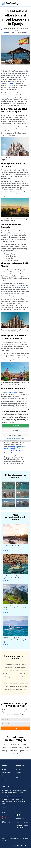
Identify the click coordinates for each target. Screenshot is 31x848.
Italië (20, 748)
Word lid (18, 772)
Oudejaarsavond (23, 680)
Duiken (26, 674)
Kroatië (20, 484)
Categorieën (5, 776)
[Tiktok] (25, 845)
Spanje (16, 30)
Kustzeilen (25, 670)
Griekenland (13, 748)
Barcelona (12, 392)
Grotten (6, 670)
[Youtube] (21, 845)
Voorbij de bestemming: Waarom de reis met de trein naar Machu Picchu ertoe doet (15, 608)
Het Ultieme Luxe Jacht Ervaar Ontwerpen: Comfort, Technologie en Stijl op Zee (15, 640)
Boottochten (18, 670)
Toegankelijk (9, 664)
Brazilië (5, 502)
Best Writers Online (17, 451)
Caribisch (24, 744)
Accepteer (15, 425)
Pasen (14, 677)
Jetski (4, 680)
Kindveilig (11, 670)
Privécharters (13, 683)
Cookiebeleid (10, 438)
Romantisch (21, 683)
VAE (18, 493)
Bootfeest (23, 667)
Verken (4, 769)
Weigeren (15, 430)
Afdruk (22, 438)
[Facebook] (14, 845)
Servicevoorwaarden (22, 822)
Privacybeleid (17, 438)
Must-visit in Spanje (22, 28)
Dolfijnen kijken (7, 677)
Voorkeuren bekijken (15, 435)
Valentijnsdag (11, 689)
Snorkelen (6, 686)
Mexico (20, 502)
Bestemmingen (6, 772)
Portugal (5, 751)
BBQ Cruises (22, 664)
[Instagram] (28, 845)
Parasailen (6, 683)
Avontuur (15, 664)
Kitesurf (16, 680)
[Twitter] (18, 845)
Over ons (18, 769)
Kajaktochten (9, 680)
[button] (28, 410)
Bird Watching (8, 667)
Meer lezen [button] (6, 550)
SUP (26, 686)
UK (4, 493)
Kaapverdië (15, 744)
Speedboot (12, 686)
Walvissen (19, 689)
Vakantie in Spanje (9, 28)
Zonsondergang (20, 686)
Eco (18, 677)
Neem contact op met (21, 776)
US (4, 484)
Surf (6, 689)
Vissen (26, 677)
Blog (3, 779)
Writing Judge (14, 447)
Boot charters (16, 667)
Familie (21, 677)
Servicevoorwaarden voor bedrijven (22, 826)
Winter (24, 689)
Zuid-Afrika (13, 751)
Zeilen (26, 683)
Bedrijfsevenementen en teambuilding (13, 674)
